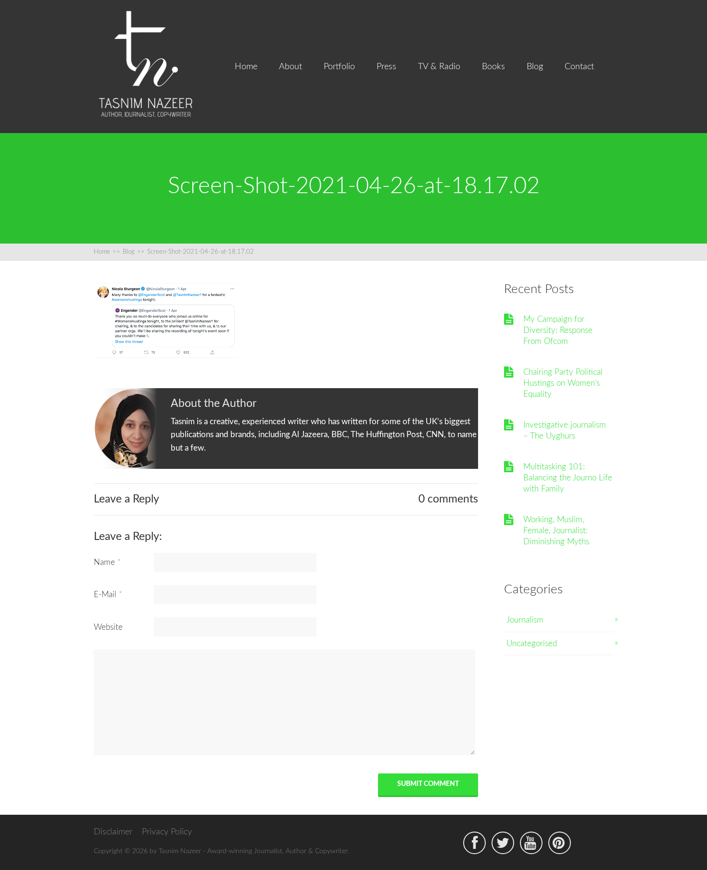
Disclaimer (113, 832)
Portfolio (339, 66)
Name (107, 562)
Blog (535, 66)
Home (246, 66)
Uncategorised (531, 643)
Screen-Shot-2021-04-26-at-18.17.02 (200, 252)
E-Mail (108, 594)
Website (108, 627)
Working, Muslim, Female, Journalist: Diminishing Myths (556, 530)
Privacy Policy (167, 832)
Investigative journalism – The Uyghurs (564, 430)
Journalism (524, 620)
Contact (579, 66)
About (290, 66)
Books (493, 66)
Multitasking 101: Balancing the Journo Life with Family (567, 478)
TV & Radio (439, 66)
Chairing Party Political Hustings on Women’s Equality (563, 383)
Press (386, 66)
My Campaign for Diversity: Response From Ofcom (558, 330)
